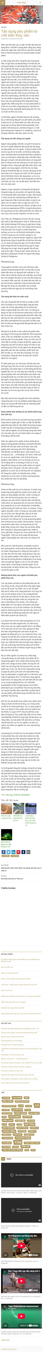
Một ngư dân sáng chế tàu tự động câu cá (17, 1296)
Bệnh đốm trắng (22, 1101)
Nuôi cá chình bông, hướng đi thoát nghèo (16, 979)
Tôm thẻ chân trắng (12, 1150)
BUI (35, 1261)
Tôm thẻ (26, 1147)
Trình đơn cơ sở (2, 2)
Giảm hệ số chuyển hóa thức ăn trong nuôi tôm (17, 1075)
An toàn (6, 1098)
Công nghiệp (7, 1113)
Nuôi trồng (23, 1128)
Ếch (33, 1150)
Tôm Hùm (6, 1147)
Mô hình (30, 1124)
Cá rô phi (17, 1110)
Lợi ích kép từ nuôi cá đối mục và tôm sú (15, 1083)
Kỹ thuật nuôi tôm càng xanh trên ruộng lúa (16, 1067)
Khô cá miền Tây (7, 967)
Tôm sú (15, 1147)
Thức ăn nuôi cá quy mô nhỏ (6, 817)
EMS (4, 1117)
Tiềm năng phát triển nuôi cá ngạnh (13, 1002)
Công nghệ (20, 1113)
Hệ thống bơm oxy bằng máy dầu (13, 1261)
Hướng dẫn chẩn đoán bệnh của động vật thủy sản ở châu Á (21, 868)
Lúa (4, 1124)
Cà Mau (28, 1106)
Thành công (29, 1134)
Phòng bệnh (9, 1131)
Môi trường (8, 1128)
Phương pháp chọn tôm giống (11, 1041)
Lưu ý (12, 1124)
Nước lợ (34, 1128)
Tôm (18, 1142)
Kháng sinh (20, 1120)
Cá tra (28, 1110)
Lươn (19, 1124)
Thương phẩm (23, 1138)
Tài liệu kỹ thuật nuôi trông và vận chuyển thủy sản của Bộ (21, 1063)
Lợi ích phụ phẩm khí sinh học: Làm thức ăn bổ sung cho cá (30, 820)
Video (9, 1159)
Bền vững (8, 1101)
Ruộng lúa (6, 1134)
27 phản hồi (8, 1298)
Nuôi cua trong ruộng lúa (9, 973)
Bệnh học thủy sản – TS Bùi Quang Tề (14, 1059)
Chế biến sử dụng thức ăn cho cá (17, 818)
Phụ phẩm (15, 856)
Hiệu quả (8, 1120)
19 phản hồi (27, 1334)
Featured (14, 1117)
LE (10, 39)
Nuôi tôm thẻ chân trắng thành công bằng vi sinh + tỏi (19, 1028)
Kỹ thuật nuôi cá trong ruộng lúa (12, 1045)
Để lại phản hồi (17, 39)
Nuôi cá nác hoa (6, 990)
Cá (37, 1105)
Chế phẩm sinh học (9, 1106)
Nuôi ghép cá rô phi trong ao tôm (12, 1055)
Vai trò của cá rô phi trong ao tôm (12, 1036)
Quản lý (32, 1131)
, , (18, 795)
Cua (21, 1106)
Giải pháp (27, 1117)
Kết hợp (31, 1120)
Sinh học (18, 1134)
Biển (27, 1098)
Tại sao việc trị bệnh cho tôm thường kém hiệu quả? (19, 1032)
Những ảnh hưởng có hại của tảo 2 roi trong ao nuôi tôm (21, 996)
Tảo (27, 1150)
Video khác (6, 1340)
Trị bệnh (7, 1143)
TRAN (25, 1193)
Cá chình (6, 1110)
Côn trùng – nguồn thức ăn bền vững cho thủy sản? (19, 984)
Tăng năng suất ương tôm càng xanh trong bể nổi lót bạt (21, 1014)
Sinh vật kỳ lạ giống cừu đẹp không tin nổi (6, 844)
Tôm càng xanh (32, 1143)
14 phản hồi (32, 1193)
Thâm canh (7, 1138)
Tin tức (3, 27)
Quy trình (22, 1131)
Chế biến (6, 856)
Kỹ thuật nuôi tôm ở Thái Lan (12, 877)
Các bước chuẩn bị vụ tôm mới (12, 1071)
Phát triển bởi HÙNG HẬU (9, 1349)
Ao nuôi (17, 1098)
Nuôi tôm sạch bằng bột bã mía (12, 1226)
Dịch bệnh (34, 1113)
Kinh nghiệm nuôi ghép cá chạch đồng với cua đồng (19, 1079)
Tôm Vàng (21, 3)
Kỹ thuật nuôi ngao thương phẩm (12, 1008)
